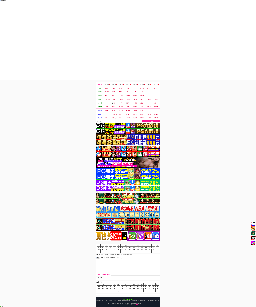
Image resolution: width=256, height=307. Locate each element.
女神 (157, 286)
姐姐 (110, 291)
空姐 (138, 245)
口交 (138, 247)
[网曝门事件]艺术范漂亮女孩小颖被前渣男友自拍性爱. (121, 254)
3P (149, 247)
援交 (153, 252)
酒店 (126, 286)
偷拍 (122, 245)
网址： (122, 262)
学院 (103, 288)
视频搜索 (151, 121)
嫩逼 (157, 249)
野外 (110, 284)
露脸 (145, 284)
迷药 (149, 291)
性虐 (142, 286)
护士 (146, 245)
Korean (126, 247)
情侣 (134, 245)
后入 (150, 249)
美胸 (134, 249)
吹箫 (153, 291)
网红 (118, 247)
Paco (134, 286)
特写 (149, 284)
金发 (122, 252)
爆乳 (157, 252)
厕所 (153, 288)
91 (114, 245)
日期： (122, 260)
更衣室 (142, 291)
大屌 (103, 291)
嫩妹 (126, 249)
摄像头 (118, 284)
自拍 (118, 245)
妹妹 (114, 291)
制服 (110, 247)
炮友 (157, 284)
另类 (157, 247)
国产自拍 (107, 84)
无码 (142, 247)
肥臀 (130, 288)
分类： (122, 258)
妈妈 (118, 291)
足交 (134, 247)
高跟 (102, 252)
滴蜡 (114, 286)
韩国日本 (114, 84)
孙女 (107, 286)
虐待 (149, 288)
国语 (145, 288)
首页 (102, 254)
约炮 (142, 249)
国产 (99, 245)
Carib (130, 286)
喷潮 (134, 288)
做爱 (150, 252)
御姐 (126, 252)
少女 (114, 252)
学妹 (130, 245)
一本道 (99, 284)
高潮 (122, 286)
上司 (103, 284)
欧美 (102, 245)
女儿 (107, 291)
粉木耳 (138, 291)
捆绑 (145, 291)
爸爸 (122, 291)
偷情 (130, 252)
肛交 (130, 247)
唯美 (138, 284)
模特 (142, 245)
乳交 (134, 252)
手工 (99, 247)
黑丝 (110, 288)
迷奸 (102, 247)
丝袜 (150, 245)
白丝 (107, 288)
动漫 (146, 247)
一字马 (157, 288)
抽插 (149, 286)
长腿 (118, 286)
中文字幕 (142, 84)
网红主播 (156, 84)
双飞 (153, 245)
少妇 (110, 249)
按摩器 (134, 291)
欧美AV (148, 84)
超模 (106, 249)
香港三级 (121, 84)
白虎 (99, 286)
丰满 (130, 284)
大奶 (114, 249)
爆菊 (153, 284)
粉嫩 (142, 288)
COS (138, 249)
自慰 (146, 252)
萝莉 (126, 245)
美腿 (99, 252)
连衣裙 (130, 291)
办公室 (126, 291)
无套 (146, 249)
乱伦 (118, 252)
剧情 (114, 247)
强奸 (157, 245)
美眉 (138, 288)
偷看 (110, 286)
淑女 (103, 286)
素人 (102, 249)
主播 (122, 247)
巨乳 (106, 247)
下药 (142, 252)
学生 (107, 284)
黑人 (122, 284)
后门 (126, 288)
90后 (118, 288)
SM (153, 247)
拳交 (138, 252)
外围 (153, 286)
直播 (118, 249)
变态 (138, 286)
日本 (106, 245)
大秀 (126, 284)
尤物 (153, 249)
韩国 (110, 245)
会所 (122, 288)
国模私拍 (128, 84)
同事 (99, 249)
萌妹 (114, 284)
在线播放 (100, 277)
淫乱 (114, 288)
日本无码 (135, 84)
